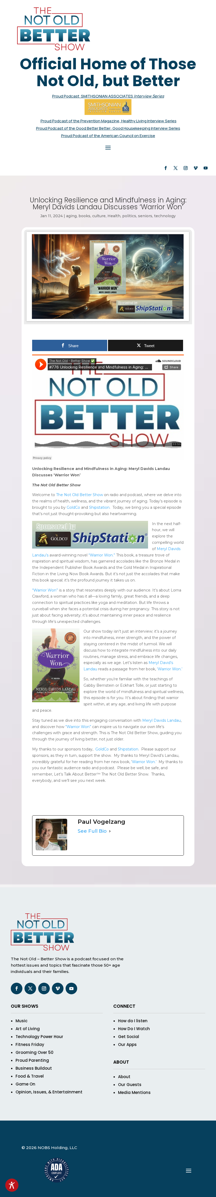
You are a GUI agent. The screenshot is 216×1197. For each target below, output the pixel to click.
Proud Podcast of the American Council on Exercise (108, 135)
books (84, 216)
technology (165, 216)
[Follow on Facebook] (165, 168)
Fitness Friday (30, 1044)
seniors (145, 216)
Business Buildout (34, 1068)
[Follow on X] (175, 168)
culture (99, 216)
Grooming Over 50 (34, 1052)
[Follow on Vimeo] (195, 168)
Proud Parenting (32, 1060)
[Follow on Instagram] (185, 168)
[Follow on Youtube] (205, 168)
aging (71, 216)
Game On (25, 1084)
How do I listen (133, 1021)
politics (129, 216)
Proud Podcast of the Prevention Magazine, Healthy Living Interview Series (108, 121)
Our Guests (129, 1084)
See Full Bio (92, 831)
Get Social (128, 1036)
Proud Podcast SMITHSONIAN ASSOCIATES (93, 96)
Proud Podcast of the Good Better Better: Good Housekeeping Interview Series (108, 128)
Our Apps (127, 1044)
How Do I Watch (134, 1028)
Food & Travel (30, 1076)
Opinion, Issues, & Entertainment (49, 1092)
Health (113, 216)
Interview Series (149, 96)
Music (21, 1021)
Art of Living (28, 1028)
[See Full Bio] (110, 831)
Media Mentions (134, 1092)
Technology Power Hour (39, 1036)
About (124, 1076)
